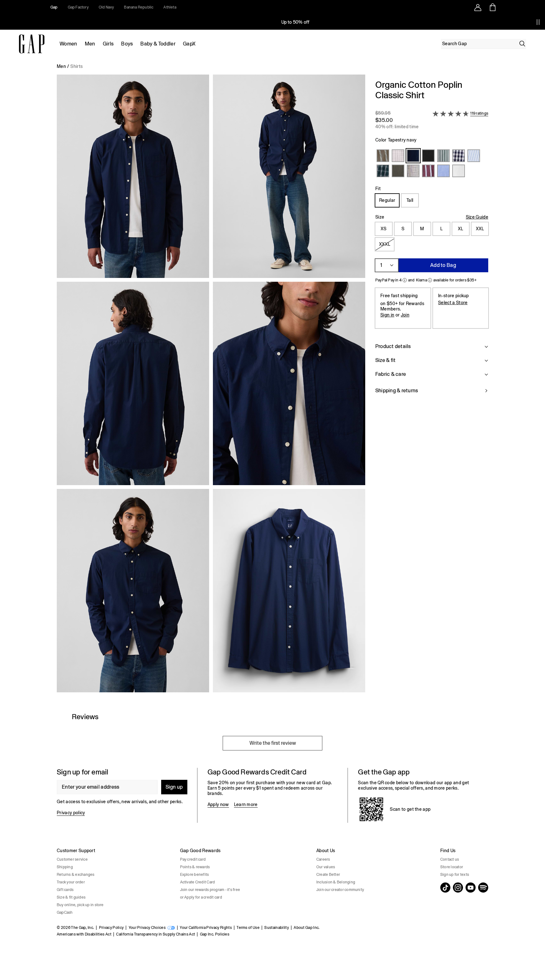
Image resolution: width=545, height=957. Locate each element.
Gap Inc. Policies (214, 934)
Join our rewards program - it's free (210, 890)
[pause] (538, 22)
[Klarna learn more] (430, 280)
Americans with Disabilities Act (84, 934)
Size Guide (477, 217)
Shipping (65, 867)
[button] (211, 386)
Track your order (71, 882)
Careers (323, 859)
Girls (108, 44)
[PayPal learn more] (405, 280)
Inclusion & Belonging (335, 882)
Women (68, 44)
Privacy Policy (111, 927)
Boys (127, 44)
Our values (325, 867)
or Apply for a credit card (201, 897)
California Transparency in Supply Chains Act (155, 934)
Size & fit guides (71, 897)
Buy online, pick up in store (80, 905)
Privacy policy (71, 812)
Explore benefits (194, 874)
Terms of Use (248, 927)
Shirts (76, 66)
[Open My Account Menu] (478, 7)
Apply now (218, 804)
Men (90, 44)
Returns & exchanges (76, 874)
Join (405, 314)
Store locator (451, 867)
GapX (189, 44)
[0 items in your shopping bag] (492, 7)
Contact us (449, 859)
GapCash (65, 912)
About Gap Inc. (306, 927)
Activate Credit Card (197, 882)
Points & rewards (195, 867)
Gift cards (65, 890)
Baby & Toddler (157, 44)
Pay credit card (193, 859)
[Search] (522, 43)
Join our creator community (340, 890)
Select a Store (452, 302)
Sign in (387, 314)
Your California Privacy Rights (206, 927)
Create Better (328, 874)
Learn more (246, 804)
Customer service (72, 859)
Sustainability (276, 927)
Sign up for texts (454, 874)
